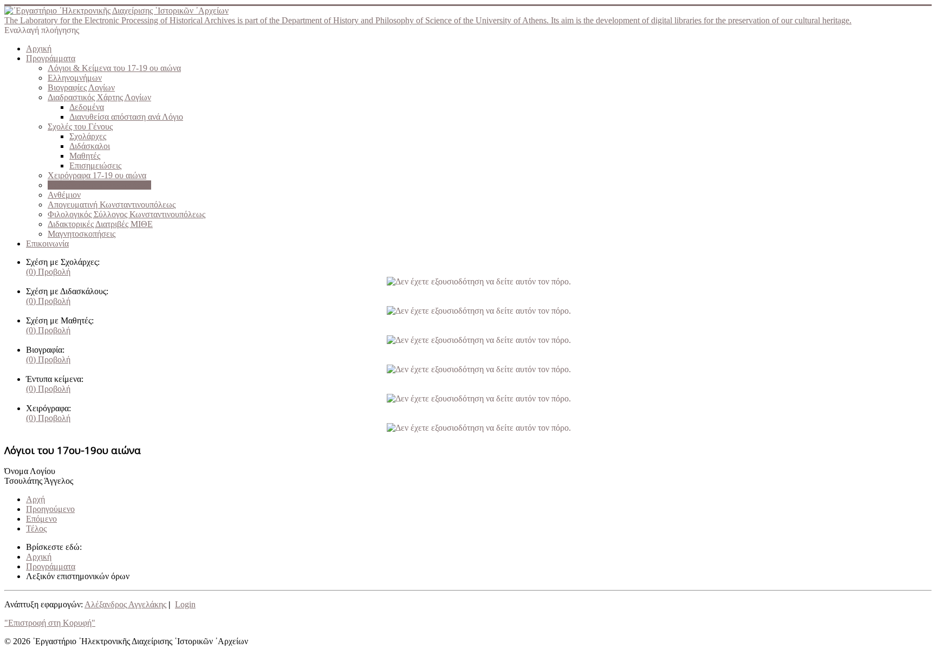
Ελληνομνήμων (75, 77)
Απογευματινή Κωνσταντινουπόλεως (112, 204)
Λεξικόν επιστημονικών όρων (99, 185)
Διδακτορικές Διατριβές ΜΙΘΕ (100, 224)
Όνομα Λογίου (29, 471)
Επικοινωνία (47, 243)
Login (185, 604)
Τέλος (36, 528)
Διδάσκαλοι (89, 146)
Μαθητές (84, 155)
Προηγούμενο (50, 509)
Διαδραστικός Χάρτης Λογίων (99, 97)
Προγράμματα (50, 58)
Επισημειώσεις (95, 165)
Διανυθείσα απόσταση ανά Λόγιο (126, 116)
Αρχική (38, 48)
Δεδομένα (86, 107)
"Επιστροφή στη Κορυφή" (49, 622)
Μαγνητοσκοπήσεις (81, 233)
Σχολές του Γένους (80, 126)
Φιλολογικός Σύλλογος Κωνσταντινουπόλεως (126, 214)
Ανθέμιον (64, 194)
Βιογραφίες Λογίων (81, 87)
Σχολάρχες (87, 136)
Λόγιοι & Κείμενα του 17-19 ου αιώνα (114, 68)
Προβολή (48, 271)
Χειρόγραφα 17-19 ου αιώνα (97, 175)
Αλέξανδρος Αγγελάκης (125, 604)
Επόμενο (41, 518)
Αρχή (35, 499)
